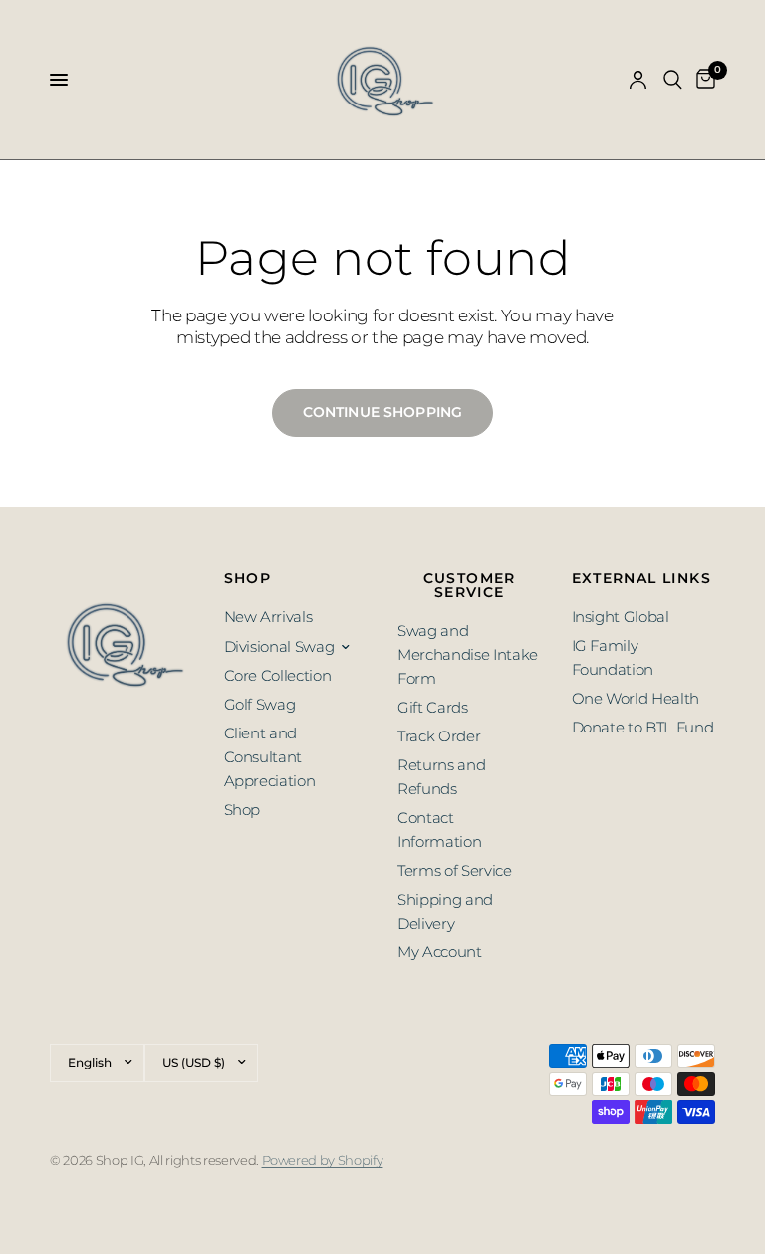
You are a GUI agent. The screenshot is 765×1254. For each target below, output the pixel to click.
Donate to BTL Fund (643, 727)
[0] (702, 79)
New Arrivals (268, 616)
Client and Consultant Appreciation (270, 757)
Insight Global (620, 616)
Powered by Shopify (322, 1160)
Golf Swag (260, 704)
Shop (242, 809)
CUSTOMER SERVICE (469, 585)
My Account (439, 951)
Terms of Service (454, 870)
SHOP (248, 578)
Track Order (438, 736)
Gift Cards (432, 707)
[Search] (672, 79)
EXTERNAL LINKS (642, 578)
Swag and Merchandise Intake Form (467, 654)
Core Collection (278, 675)
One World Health (636, 698)
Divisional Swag (279, 646)
